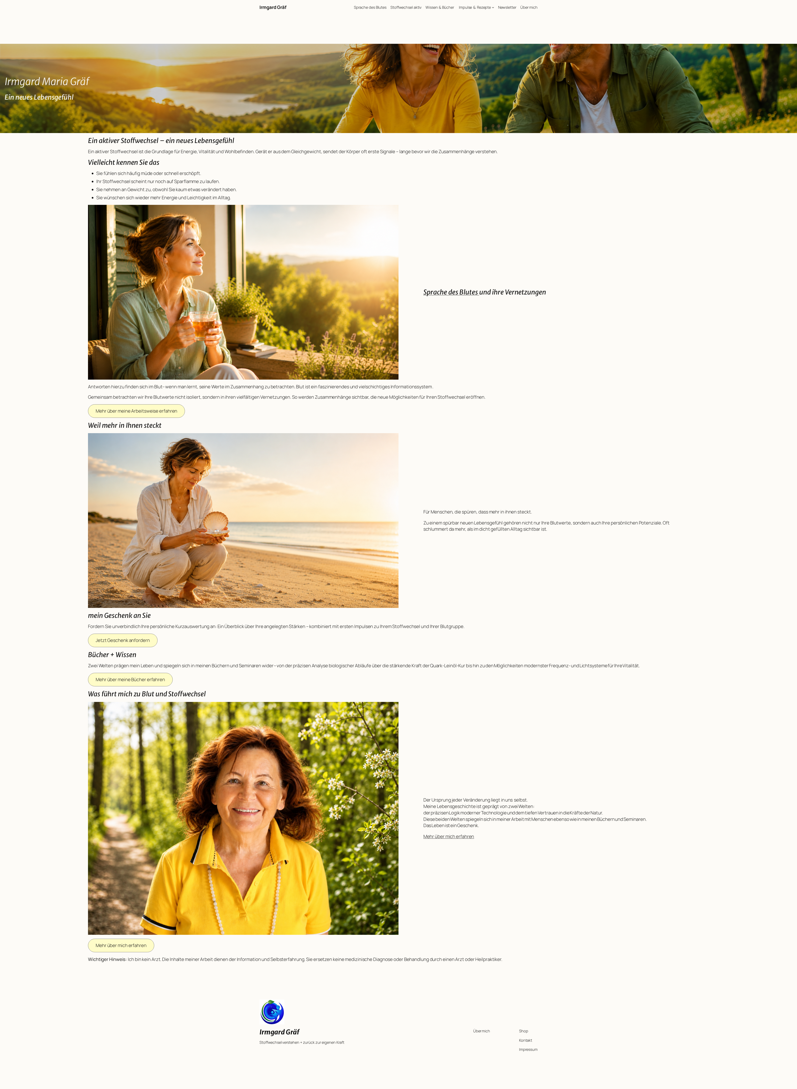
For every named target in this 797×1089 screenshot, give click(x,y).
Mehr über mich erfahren (448, 836)
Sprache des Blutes (451, 292)
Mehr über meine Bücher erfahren (130, 679)
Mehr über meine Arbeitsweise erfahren (136, 411)
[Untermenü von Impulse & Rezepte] (493, 7)
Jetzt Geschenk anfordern (123, 640)
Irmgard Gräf (272, 7)
